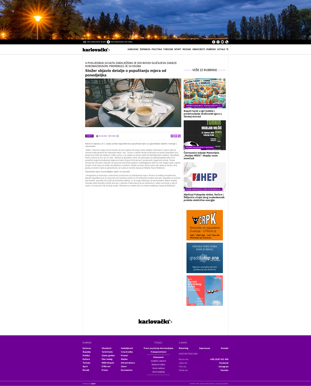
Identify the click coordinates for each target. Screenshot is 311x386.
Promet (124, 355)
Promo (105, 370)
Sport (177, 49)
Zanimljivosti (127, 348)
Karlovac (133, 49)
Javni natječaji (158, 372)
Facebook (223, 363)
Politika (157, 49)
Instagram (223, 366)
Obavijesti (198, 49)
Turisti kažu (107, 352)
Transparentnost (158, 352)
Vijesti (89, 136)
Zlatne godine (108, 355)
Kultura (86, 359)
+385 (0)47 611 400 (219, 359)
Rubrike (211, 49)
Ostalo (221, 49)
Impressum (204, 348)
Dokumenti (158, 357)
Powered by (89, 384)
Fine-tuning (107, 359)
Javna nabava (158, 368)
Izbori (124, 366)
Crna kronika (127, 352)
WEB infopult (108, 363)
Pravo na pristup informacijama (158, 348)
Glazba (124, 359)
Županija (145, 49)
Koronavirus (126, 370)
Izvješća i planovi (158, 361)
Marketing (183, 348)
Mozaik (187, 49)
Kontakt (224, 348)
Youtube (224, 370)
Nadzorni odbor (158, 364)
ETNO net (106, 366)
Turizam (168, 49)
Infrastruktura (128, 363)
